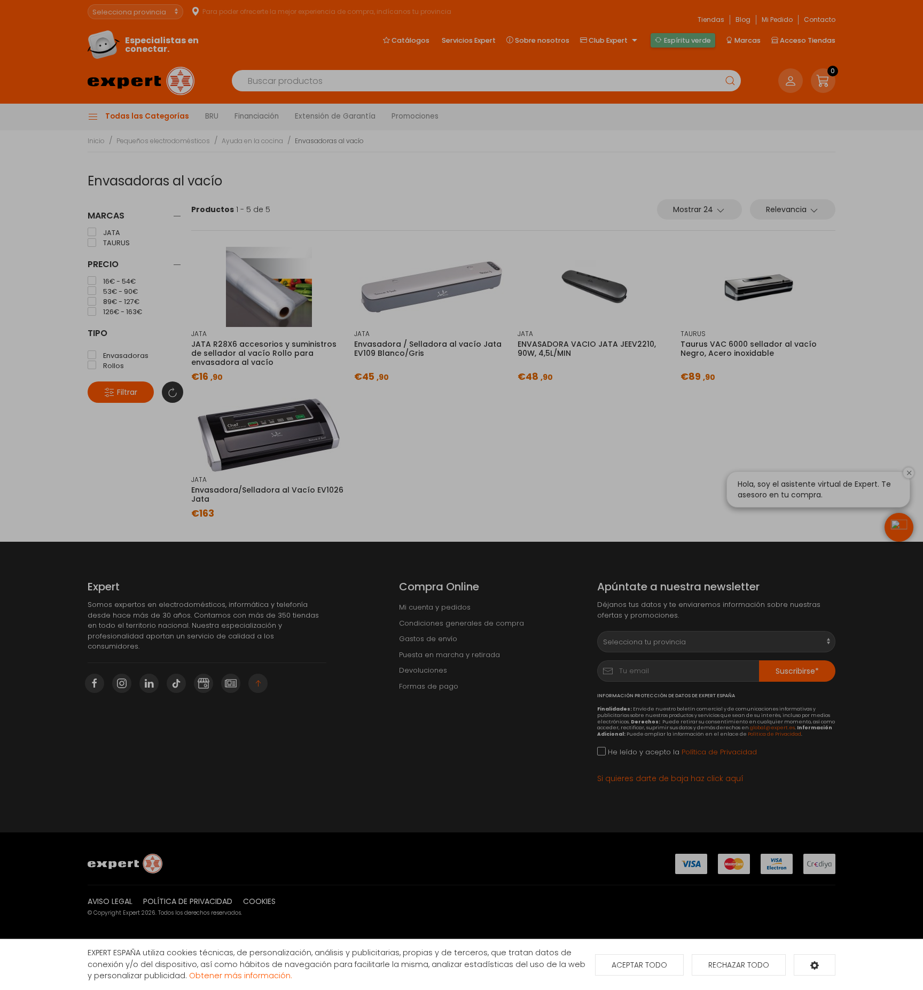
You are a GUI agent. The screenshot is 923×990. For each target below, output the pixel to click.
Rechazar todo (738, 965)
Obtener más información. (240, 975)
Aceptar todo (639, 965)
